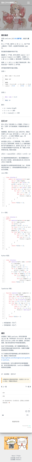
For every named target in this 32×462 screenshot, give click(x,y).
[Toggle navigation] (28, 3)
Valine (29, 425)
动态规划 (6, 374)
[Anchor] (9, 35)
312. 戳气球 (17, 38)
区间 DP (13, 374)
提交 (27, 415)
